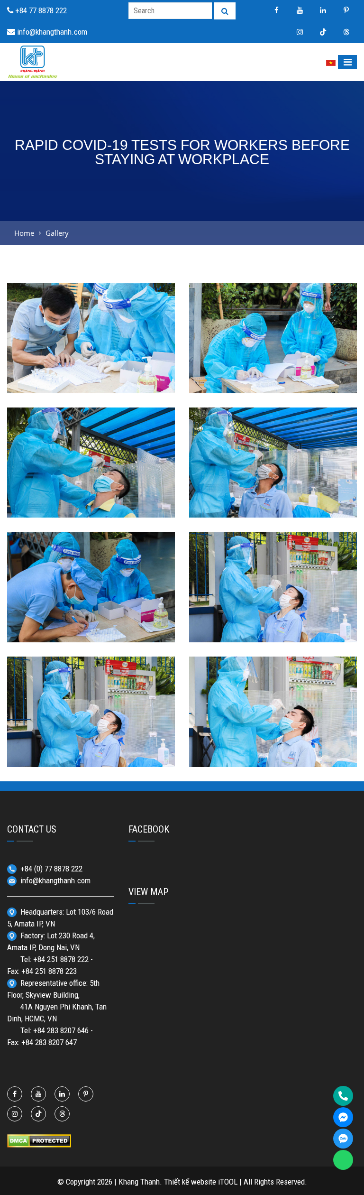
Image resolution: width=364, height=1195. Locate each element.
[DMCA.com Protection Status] (39, 1140)
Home (24, 233)
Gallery (57, 233)
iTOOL (227, 1181)
